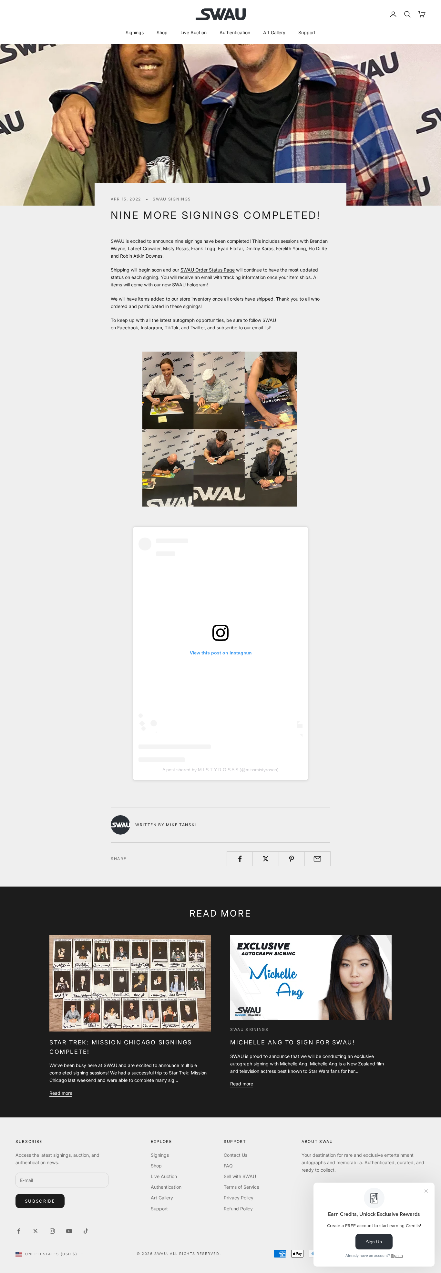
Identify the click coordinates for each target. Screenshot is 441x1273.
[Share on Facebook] (239, 859)
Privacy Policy (238, 1197)
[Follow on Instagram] (52, 1231)
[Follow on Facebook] (18, 1231)
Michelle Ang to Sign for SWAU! (292, 1042)
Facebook (127, 327)
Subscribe (40, 1201)
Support (306, 32)
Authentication (235, 32)
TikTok (172, 327)
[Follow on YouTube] (69, 1231)
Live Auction (193, 32)
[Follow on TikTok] (86, 1231)
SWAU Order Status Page (207, 269)
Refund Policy (238, 1208)
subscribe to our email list (243, 327)
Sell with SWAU (240, 1176)
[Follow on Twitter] (35, 1231)
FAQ (228, 1165)
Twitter (197, 327)
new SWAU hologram (184, 284)
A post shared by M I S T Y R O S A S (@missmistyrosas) (220, 769)
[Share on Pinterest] (291, 859)
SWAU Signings (172, 199)
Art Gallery (274, 32)
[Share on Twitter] (265, 859)
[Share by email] (317, 859)
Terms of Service (241, 1187)
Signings (135, 32)
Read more (60, 1093)
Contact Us (235, 1155)
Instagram (151, 327)
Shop (162, 32)
